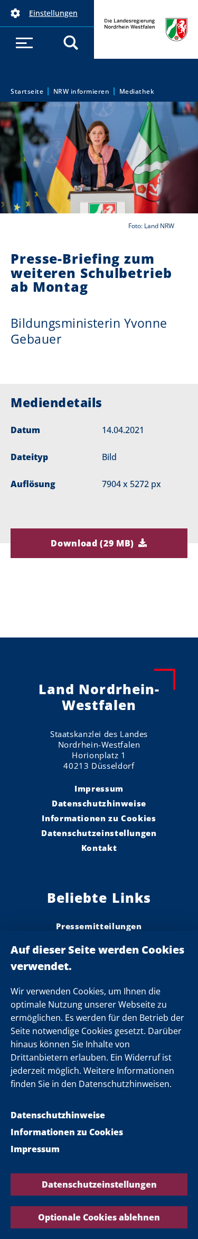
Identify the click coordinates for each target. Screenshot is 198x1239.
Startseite (27, 91)
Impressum (35, 1149)
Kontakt (99, 847)
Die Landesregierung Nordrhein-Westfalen (146, 29)
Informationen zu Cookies (67, 1132)
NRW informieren (81, 91)
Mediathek (137, 91)
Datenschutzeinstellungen (99, 1184)
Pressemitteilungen (99, 926)
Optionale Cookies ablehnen (99, 1217)
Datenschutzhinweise (58, 1115)
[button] (47, 13)
